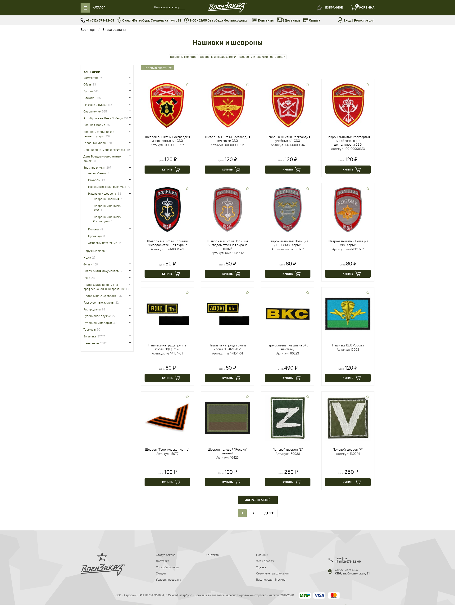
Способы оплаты (167, 567)
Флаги (87, 264)
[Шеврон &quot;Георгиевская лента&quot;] (167, 418)
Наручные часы (94, 251)
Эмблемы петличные (102, 243)
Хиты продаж (265, 561)
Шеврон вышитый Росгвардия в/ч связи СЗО (227, 139)
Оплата (314, 20)
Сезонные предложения (273, 573)
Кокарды (94, 180)
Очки (86, 278)
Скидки (161, 573)
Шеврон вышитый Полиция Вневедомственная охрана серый (227, 245)
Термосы (89, 329)
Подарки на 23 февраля (99, 296)
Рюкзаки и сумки (94, 105)
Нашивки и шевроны (102, 193)
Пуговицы (95, 236)
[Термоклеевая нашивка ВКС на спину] (287, 313)
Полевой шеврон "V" (348, 449)
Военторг (88, 29)
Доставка (292, 20)
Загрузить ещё (257, 500)
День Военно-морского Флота (104, 150)
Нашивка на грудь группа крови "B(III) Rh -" (167, 347)
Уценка (261, 567)
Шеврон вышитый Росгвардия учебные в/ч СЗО (287, 139)
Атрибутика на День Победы (103, 118)
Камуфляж (90, 78)
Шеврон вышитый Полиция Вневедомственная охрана (167, 243)
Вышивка (89, 336)
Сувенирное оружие (97, 316)
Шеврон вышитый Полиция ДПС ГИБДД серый (288, 243)
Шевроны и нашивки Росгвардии (262, 56)
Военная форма (94, 125)
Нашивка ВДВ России (348, 345)
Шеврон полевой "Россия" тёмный (227, 451)
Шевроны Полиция (183, 56)
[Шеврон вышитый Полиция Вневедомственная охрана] (167, 209)
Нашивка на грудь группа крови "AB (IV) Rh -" (227, 347)
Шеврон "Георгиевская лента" (167, 449)
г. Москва (279, 579)
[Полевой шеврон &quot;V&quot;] (348, 418)
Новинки (262, 555)
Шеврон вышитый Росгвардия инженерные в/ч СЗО (167, 139)
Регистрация (364, 20)
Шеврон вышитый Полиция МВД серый (348, 243)
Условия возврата (168, 579)
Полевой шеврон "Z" (288, 449)
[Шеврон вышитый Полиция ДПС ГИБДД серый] (287, 209)
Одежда (89, 98)
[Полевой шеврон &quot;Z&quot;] (287, 418)
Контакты (265, 20)
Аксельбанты (97, 173)
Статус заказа (165, 555)
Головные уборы (94, 143)
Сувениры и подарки (97, 323)
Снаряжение (92, 111)
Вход (347, 20)
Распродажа (92, 309)
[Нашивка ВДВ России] (348, 313)
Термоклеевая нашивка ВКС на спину (288, 347)
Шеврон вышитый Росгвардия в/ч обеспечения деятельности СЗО (348, 141)
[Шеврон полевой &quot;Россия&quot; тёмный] (227, 418)
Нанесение (91, 343)
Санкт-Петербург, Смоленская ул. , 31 (151, 20)
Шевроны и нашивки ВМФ (218, 56)
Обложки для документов (101, 271)
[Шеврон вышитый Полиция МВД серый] (348, 209)
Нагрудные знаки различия (107, 186)
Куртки (88, 91)
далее (269, 513)
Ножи (87, 257)
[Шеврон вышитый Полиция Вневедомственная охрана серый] (227, 209)
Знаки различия (115, 29)
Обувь (87, 84)
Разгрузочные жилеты (98, 302)
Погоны (93, 229)
